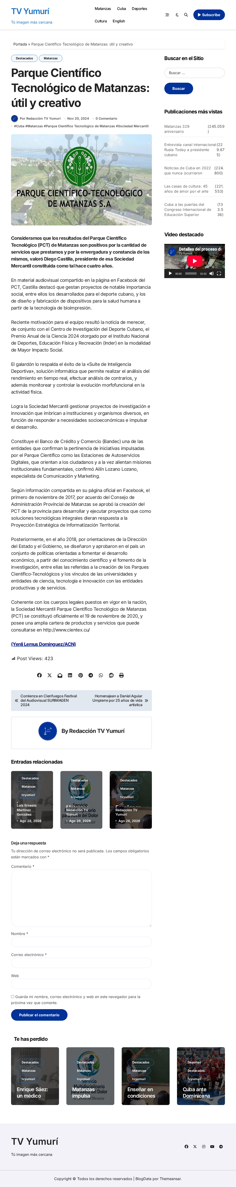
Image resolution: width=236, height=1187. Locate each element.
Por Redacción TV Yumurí (40, 118)
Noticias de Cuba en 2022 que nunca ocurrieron (187, 170)
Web (15, 975)
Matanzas (103, 8)
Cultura (101, 21)
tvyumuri (28, 795)
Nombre (19, 933)
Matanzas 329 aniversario (176, 129)
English (119, 21)
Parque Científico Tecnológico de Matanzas (80, 126)
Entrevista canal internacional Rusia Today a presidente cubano (190, 149)
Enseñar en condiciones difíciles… (141, 1095)
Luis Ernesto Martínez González (27, 809)
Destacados (24, 58)
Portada (20, 44)
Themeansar (170, 1178)
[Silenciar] (211, 273)
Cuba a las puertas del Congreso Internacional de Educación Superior (187, 209)
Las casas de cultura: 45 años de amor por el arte (186, 189)
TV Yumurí (30, 11)
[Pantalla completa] (219, 273)
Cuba (121, 8)
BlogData (143, 1178)
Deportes (139, 8)
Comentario (22, 866)
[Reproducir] (170, 273)
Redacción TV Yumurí (96, 731)
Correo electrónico (29, 954)
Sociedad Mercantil (133, 126)
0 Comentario (106, 118)
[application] (194, 261)
